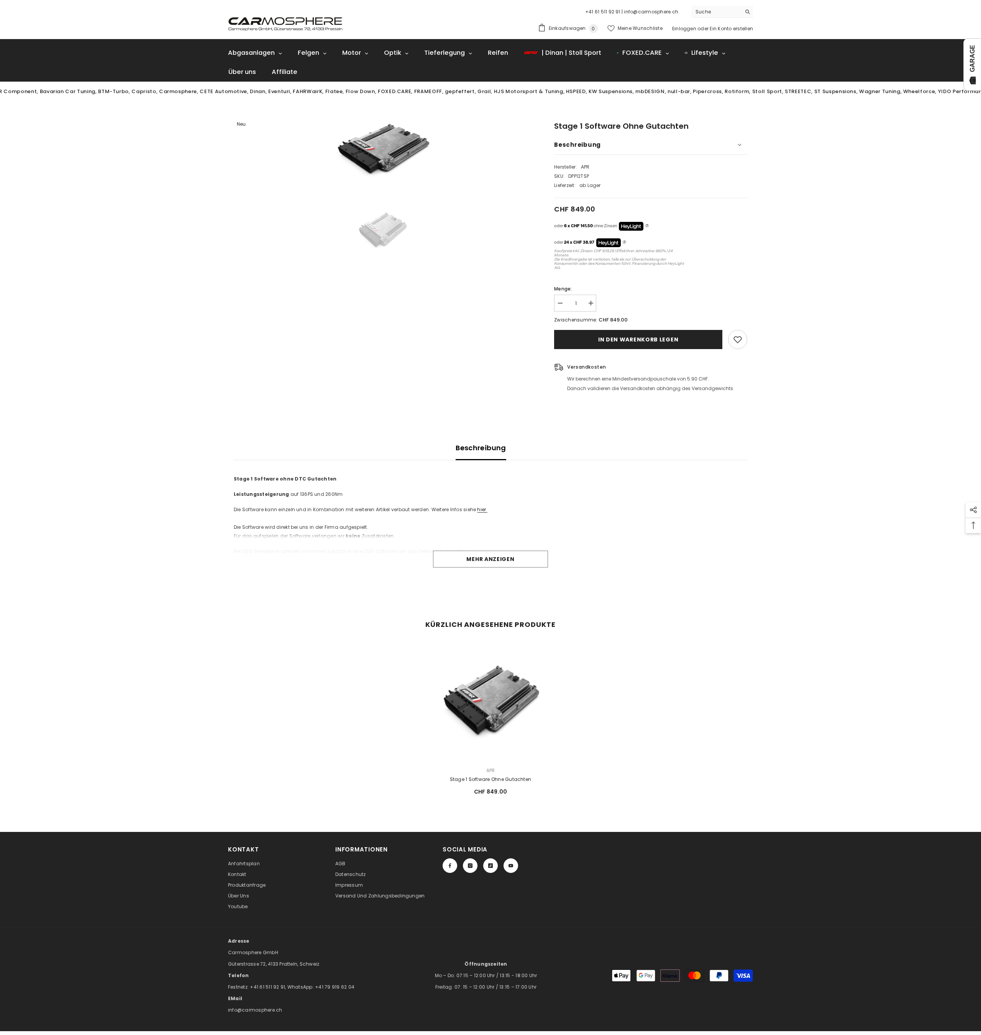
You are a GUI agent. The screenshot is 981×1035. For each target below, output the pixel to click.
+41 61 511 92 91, (268, 987)
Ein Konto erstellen (731, 28)
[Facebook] (450, 865)
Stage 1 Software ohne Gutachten (490, 779)
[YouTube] (511, 865)
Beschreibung (481, 448)
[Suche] (722, 12)
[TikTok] (490, 865)
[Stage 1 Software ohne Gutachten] (491, 701)
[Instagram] (470, 865)
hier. (482, 509)
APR (585, 167)
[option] (383, 149)
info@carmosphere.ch (255, 1010)
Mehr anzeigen (490, 559)
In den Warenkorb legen (638, 339)
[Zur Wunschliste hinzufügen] (737, 339)
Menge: (563, 288)
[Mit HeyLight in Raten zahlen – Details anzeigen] (647, 226)
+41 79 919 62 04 (334, 987)
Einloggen (684, 28)
